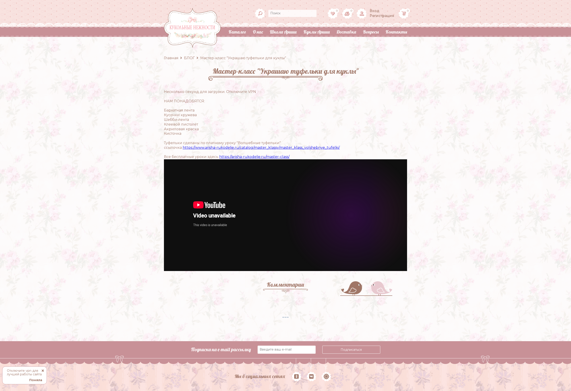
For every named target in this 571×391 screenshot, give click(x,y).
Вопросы (371, 31)
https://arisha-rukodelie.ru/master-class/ (254, 157)
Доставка (346, 31)
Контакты (396, 31)
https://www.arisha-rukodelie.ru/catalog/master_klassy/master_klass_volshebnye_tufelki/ (261, 147)
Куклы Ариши (316, 31)
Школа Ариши (283, 31)
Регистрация (382, 16)
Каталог (237, 31)
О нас (258, 31)
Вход (374, 11)
